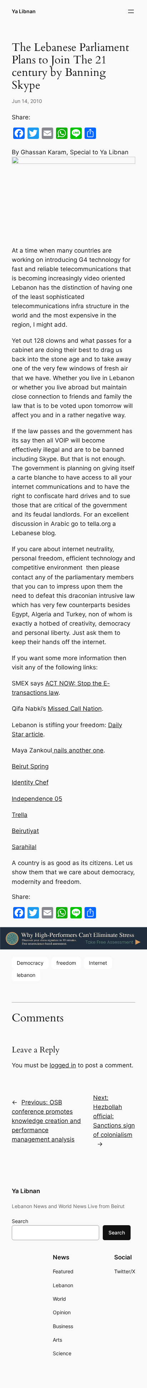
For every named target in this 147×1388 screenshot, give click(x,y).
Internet (98, 963)
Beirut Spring (30, 766)
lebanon (26, 975)
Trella (19, 814)
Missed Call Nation (75, 708)
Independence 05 (37, 798)
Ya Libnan (24, 11)
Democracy (30, 963)
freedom (66, 963)
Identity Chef (30, 782)
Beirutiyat (25, 830)
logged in (63, 1065)
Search (20, 1221)
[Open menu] (131, 11)
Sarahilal (24, 846)
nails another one (77, 750)
